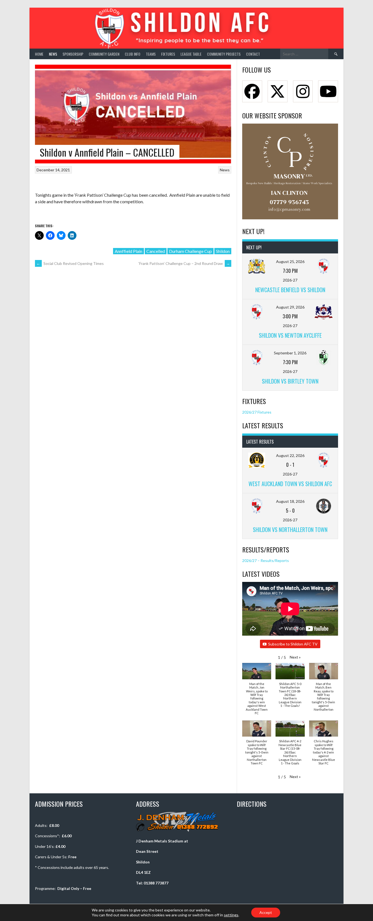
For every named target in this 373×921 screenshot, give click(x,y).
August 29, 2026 (290, 307)
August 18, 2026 (290, 501)
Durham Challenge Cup (190, 251)
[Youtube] (328, 91)
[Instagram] (303, 91)
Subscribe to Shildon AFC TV (293, 644)
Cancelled (155, 251)
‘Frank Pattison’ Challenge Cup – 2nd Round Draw (184, 263)
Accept (265, 912)
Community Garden (104, 54)
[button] (295, 657)
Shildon (223, 251)
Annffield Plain (128, 251)
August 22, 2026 (290, 455)
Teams (151, 54)
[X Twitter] (278, 91)
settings (231, 915)
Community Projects (224, 54)
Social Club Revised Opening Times (70, 263)
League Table (191, 54)
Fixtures (168, 54)
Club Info (132, 54)
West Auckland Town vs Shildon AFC (290, 484)
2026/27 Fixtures (256, 412)
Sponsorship (73, 54)
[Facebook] (252, 91)
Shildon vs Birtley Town (290, 381)
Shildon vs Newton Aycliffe (290, 335)
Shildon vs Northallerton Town (290, 529)
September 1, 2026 (290, 353)
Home (39, 54)
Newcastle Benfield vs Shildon (290, 290)
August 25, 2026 (290, 261)
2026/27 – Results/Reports (265, 560)
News (53, 54)
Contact (253, 54)
